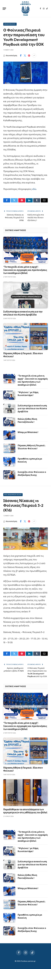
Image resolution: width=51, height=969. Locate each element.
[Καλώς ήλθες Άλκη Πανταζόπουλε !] (9, 421)
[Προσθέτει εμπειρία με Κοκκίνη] (9, 461)
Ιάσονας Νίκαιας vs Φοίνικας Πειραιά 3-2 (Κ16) (14, 217)
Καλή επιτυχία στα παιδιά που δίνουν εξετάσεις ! (35, 217)
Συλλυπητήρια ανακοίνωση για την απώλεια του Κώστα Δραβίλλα (32, 408)
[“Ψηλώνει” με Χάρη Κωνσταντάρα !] (9, 395)
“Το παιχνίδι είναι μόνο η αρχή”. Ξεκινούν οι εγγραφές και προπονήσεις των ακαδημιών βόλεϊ (25, 269)
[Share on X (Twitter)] (25, 55)
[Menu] (4, 9)
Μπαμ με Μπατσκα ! (28, 432)
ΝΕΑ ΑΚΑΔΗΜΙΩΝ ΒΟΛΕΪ (13, 494)
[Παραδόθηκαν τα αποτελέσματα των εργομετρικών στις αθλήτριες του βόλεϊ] (25, 792)
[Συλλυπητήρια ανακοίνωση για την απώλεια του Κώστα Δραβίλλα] (25, 294)
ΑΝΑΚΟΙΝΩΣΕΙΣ (10, 24)
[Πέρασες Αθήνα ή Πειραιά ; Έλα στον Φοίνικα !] (25, 336)
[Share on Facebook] (21, 55)
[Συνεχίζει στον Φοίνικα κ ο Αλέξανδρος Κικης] (9, 474)
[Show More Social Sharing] (34, 55)
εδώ (34, 189)
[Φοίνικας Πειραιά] (25, 8)
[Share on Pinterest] (29, 55)
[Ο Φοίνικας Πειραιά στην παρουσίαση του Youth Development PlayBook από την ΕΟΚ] (25, 73)
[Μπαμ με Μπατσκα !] (9, 435)
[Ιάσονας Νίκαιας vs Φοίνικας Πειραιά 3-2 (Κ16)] (25, 538)
